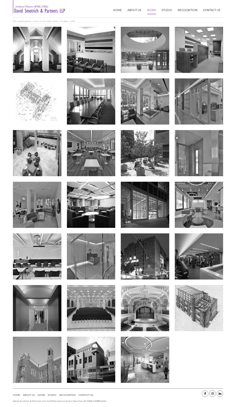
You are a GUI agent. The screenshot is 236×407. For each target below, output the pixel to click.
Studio (167, 10)
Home (117, 10)
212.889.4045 (99, 401)
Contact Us (211, 10)
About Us (134, 10)
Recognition (187, 10)
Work (151, 10)
